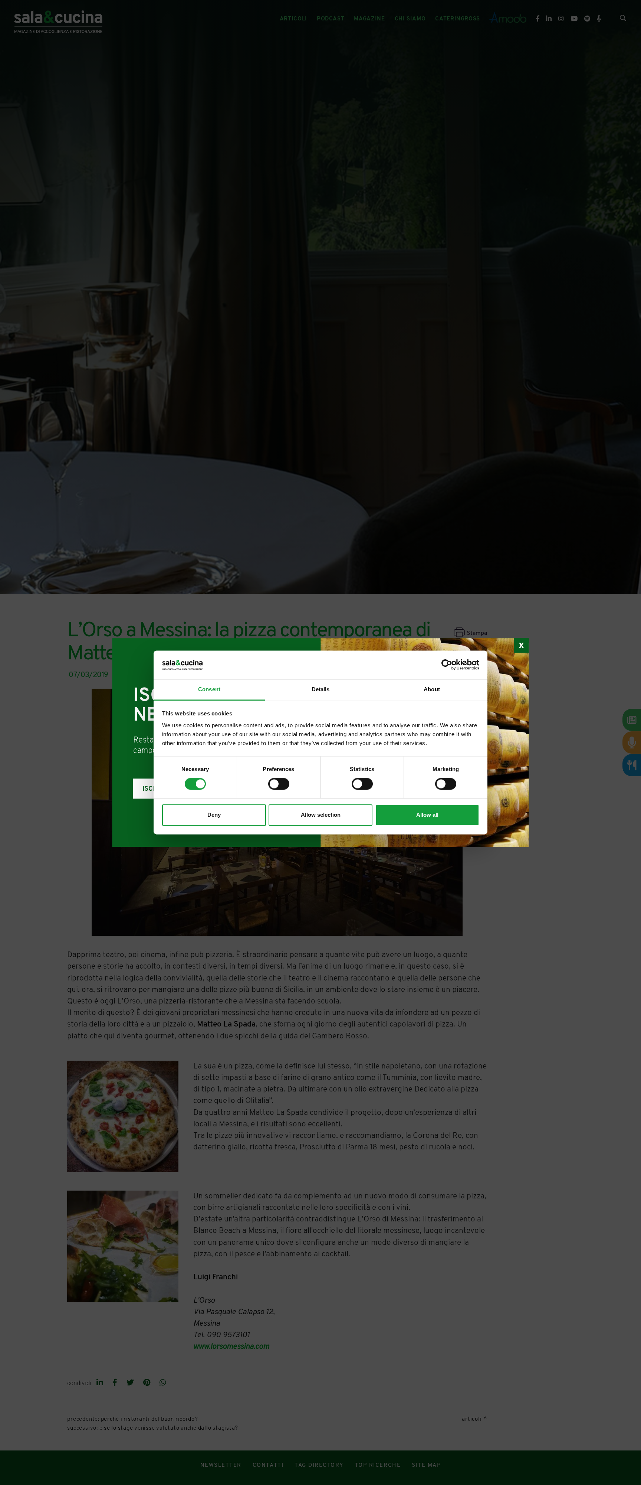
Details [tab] (321, 689)
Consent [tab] (209, 689)
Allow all (427, 815)
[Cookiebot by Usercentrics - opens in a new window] (446, 664)
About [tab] (432, 689)
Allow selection (321, 815)
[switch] (278, 784)
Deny (214, 815)
